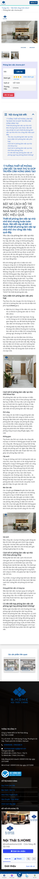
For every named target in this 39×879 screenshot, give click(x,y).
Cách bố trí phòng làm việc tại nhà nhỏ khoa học (20, 145)
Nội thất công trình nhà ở (20, 8)
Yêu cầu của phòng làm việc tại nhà (20, 137)
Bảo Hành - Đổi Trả (8, 790)
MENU (32, 3)
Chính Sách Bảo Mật (8, 804)
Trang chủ (5, 8)
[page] (4, 875)
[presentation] (33, 666)
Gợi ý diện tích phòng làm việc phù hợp (20, 140)
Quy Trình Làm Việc (8, 785)
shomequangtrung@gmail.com (15, 749)
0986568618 (18, 745)
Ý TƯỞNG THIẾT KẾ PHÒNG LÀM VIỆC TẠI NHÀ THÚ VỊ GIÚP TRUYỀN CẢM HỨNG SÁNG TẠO (19, 121)
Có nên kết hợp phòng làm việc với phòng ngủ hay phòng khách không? (21, 154)
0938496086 (8, 745)
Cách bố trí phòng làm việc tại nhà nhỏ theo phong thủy (20, 149)
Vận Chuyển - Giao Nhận (10, 799)
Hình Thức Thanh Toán (9, 795)
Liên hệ (19, 71)
